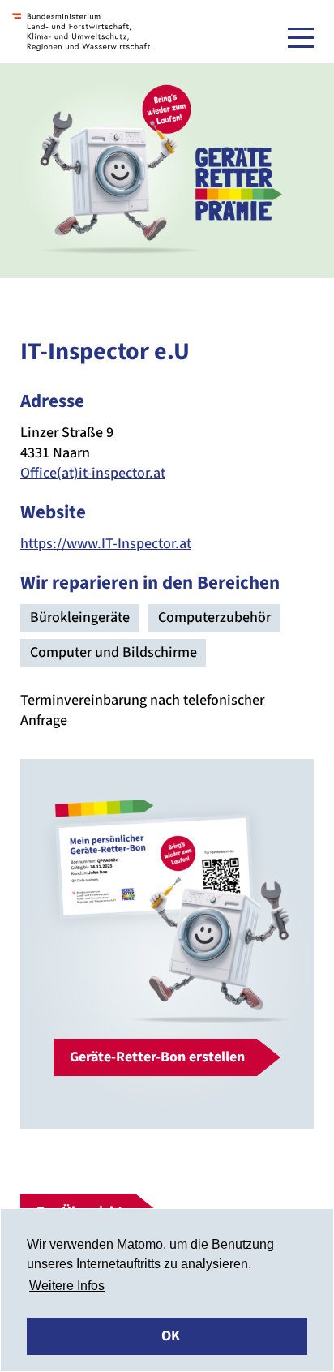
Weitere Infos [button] (67, 1286)
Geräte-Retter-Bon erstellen (157, 1057)
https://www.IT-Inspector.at (105, 544)
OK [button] (170, 1336)
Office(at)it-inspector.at (92, 473)
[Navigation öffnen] (301, 37)
